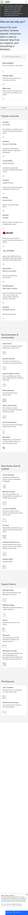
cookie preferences (6, 905)
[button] (26, 894)
